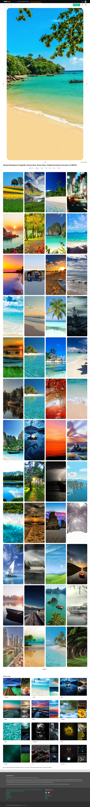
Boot (46, 168)
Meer (54, 168)
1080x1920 (7, 789)
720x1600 (26, 789)
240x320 (23, 789)
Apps (7, 798)
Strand (42, 168)
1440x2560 (39, 789)
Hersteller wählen (47, 794)
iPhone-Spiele (8, 793)
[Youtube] (49, 793)
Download (76, 4)
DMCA (26, 805)
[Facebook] (46, 793)
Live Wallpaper (8, 796)
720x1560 (36, 789)
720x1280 (19, 789)
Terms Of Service (22, 805)
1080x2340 (15, 789)
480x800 (29, 789)
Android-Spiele (8, 792)
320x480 (32, 789)
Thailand (58, 168)
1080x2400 (11, 789)
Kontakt (46, 797)
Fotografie (37, 168)
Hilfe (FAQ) (46, 798)
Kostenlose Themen (9, 797)
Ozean (50, 168)
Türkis (32, 168)
